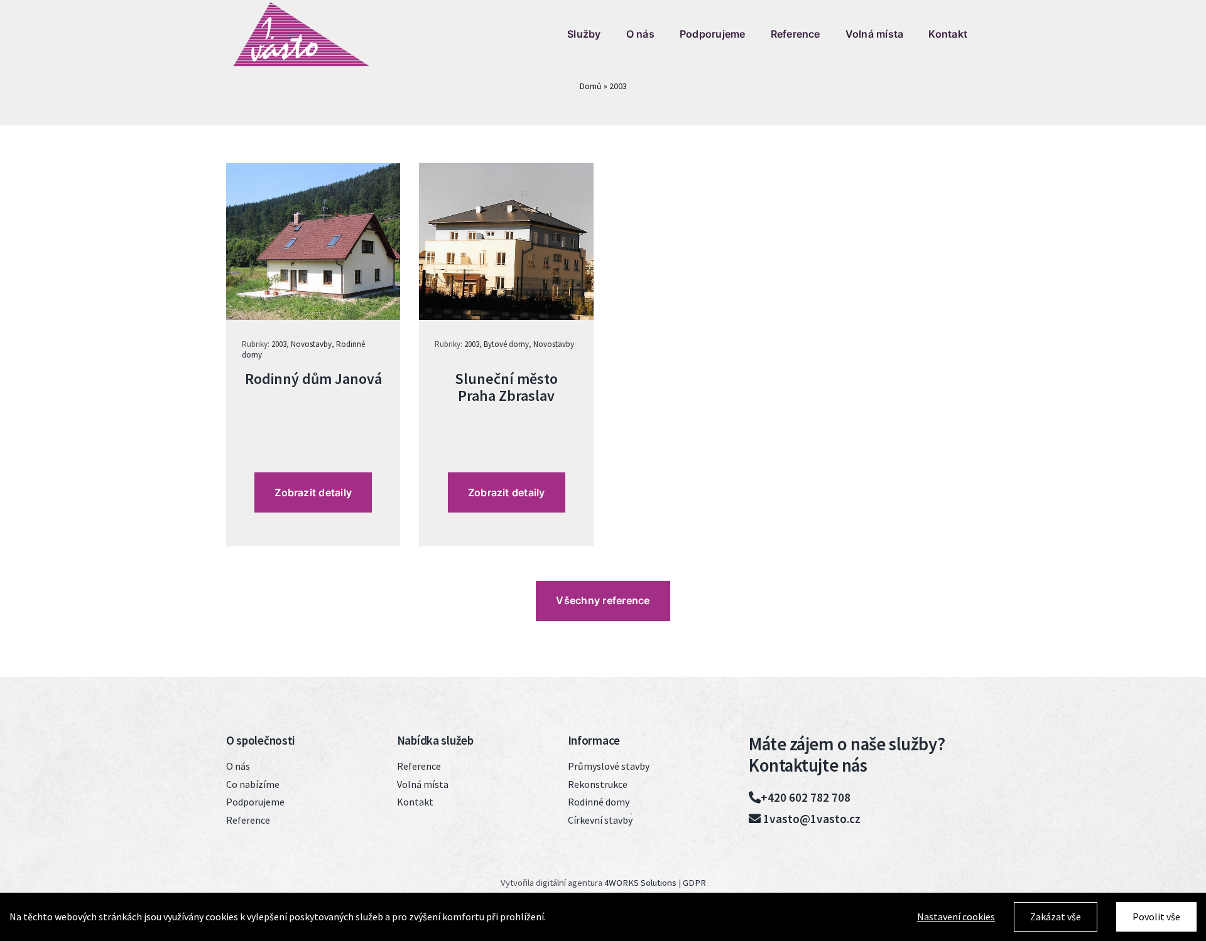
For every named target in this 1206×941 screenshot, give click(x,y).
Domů (591, 86)
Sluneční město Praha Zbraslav (506, 387)
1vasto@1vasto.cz (811, 818)
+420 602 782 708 (805, 797)
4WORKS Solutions (640, 882)
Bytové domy (506, 344)
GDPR (694, 882)
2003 (278, 344)
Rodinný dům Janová (313, 378)
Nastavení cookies (956, 916)
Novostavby (311, 344)
